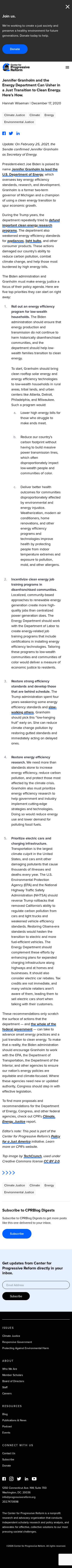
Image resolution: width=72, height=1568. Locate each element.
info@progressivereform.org (19, 1497)
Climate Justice (14, 115)
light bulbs (33, 240)
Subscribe (17, 1233)
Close (67, 7)
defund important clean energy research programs (31, 225)
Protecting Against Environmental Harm (25, 1348)
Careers (7, 1393)
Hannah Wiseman (15, 103)
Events (6, 1433)
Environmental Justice (19, 122)
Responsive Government (17, 1342)
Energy (49, 115)
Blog (5, 1414)
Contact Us (8, 1453)
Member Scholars (12, 1375)
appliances (15, 240)
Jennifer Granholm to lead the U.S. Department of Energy (30, 172)
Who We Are (9, 1369)
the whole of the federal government (29, 1027)
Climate (35, 115)
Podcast (7, 1426)
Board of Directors (13, 1381)
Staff (4, 1387)
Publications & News (14, 1420)
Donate (15, 49)
